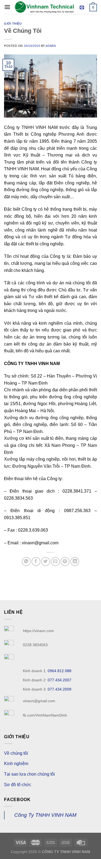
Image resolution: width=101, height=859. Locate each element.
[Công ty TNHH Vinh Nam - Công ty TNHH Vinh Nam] (44, 7)
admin (51, 45)
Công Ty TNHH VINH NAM (45, 815)
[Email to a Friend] (55, 561)
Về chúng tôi (16, 753)
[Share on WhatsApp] (26, 561)
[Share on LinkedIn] (74, 561)
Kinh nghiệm (16, 763)
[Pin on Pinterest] (65, 561)
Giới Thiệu (13, 23)
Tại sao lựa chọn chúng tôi (29, 774)
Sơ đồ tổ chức (17, 784)
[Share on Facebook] (36, 561)
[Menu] (7, 7)
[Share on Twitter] (45, 561)
